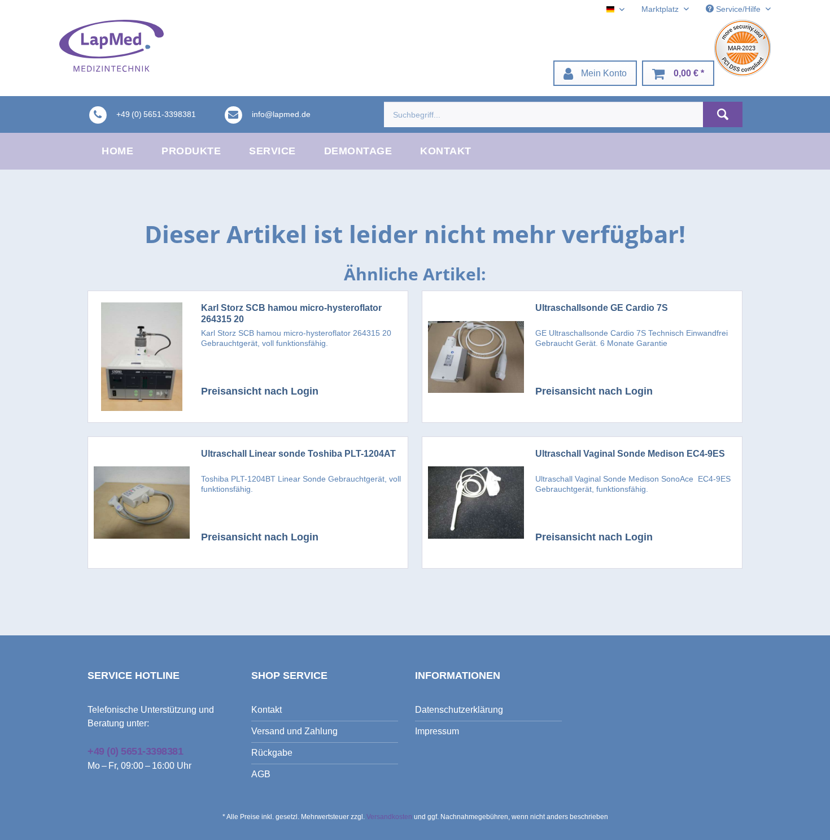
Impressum (437, 731)
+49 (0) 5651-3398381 (135, 751)
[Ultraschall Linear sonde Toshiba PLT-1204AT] (142, 502)
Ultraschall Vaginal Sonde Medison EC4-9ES (630, 453)
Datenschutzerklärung (459, 710)
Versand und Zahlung (294, 731)
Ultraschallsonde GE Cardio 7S (601, 308)
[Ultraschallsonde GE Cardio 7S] (476, 356)
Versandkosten (389, 817)
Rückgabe (271, 752)
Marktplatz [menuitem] (661, 9)
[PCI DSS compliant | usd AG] (742, 48)
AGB (260, 774)
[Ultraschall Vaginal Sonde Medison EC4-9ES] (476, 502)
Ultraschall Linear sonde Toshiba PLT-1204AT (298, 453)
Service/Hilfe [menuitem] (738, 9)
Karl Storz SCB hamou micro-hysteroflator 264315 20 (291, 313)
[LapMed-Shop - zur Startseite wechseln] (111, 46)
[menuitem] (595, 73)
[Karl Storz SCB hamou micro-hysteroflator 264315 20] (142, 356)
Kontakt (266, 710)
